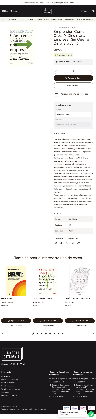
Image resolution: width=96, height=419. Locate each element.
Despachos (5, 376)
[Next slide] (93, 333)
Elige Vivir (6, 298)
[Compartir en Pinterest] (73, 243)
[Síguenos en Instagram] (11, 364)
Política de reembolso (9, 379)
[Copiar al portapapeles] (79, 243)
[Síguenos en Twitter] (17, 364)
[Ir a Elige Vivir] (16, 281)
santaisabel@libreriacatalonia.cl (64, 379)
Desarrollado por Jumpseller (35, 409)
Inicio (4, 19)
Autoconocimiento (26, 19)
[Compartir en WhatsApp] (67, 243)
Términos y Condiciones (10, 389)
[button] (33, 333)
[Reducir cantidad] (56, 71)
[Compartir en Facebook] (56, 243)
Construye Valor (42, 298)
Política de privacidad (9, 395)
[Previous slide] (3, 333)
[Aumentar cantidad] (91, 71)
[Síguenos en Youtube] (21, 364)
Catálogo (12, 19)
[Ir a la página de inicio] (48, 11)
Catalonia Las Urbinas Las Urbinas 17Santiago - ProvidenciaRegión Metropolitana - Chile (85, 389)
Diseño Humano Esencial (78, 298)
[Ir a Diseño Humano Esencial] (80, 281)
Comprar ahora (73, 85)
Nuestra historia (7, 386)
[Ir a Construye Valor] (48, 281)
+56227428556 (58, 382)
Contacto (5, 392)
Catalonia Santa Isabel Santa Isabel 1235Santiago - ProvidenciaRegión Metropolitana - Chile (61, 389)
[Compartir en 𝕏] (61, 243)
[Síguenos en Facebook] (14, 364)
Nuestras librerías (8, 383)
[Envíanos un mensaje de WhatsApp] (91, 414)
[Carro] (93, 11)
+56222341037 (81, 382)
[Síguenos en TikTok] (24, 364)
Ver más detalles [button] (58, 396)
